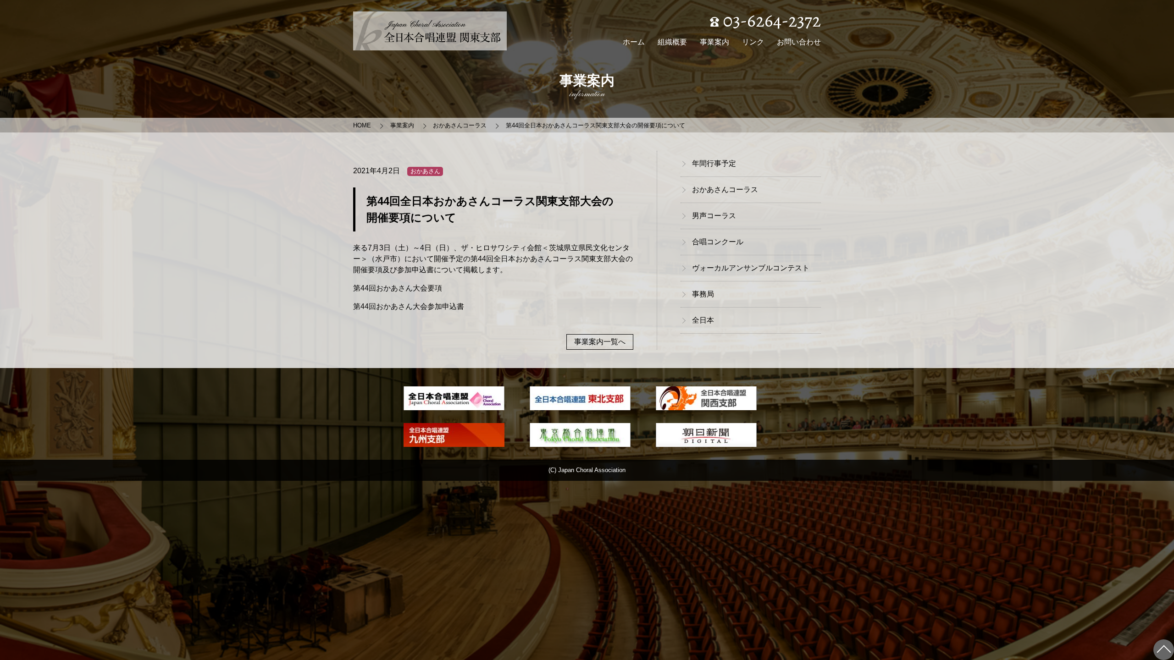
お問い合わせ (799, 42)
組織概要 (672, 42)
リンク (753, 42)
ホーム (634, 42)
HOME (362, 125)
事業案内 (714, 42)
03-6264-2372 (770, 20)
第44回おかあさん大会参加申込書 (408, 306)
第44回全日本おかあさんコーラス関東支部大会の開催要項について (595, 125)
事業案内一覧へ (600, 342)
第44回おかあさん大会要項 (397, 288)
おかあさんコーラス (460, 125)
